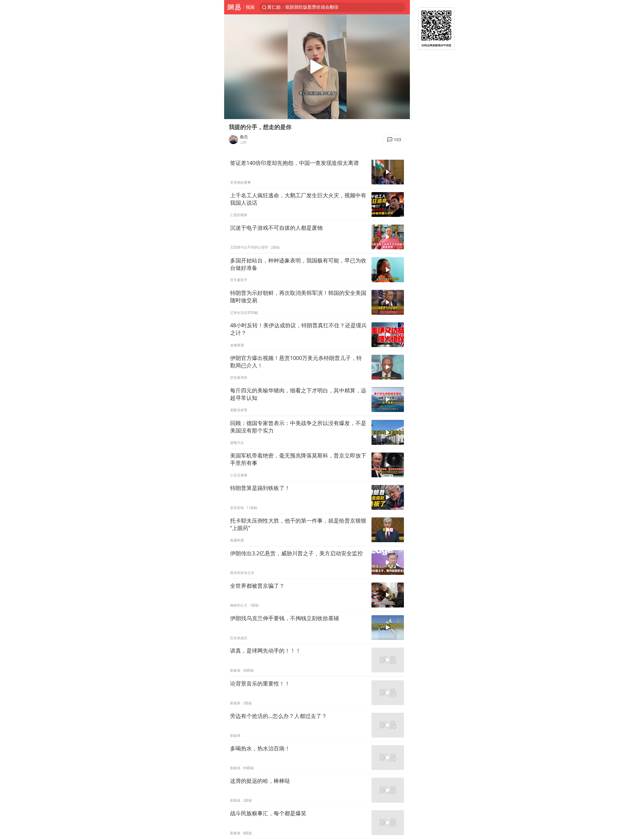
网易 (234, 7)
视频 (250, 7)
